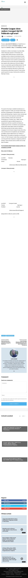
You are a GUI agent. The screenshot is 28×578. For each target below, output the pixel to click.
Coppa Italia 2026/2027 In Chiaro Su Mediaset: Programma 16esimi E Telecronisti (12, 429)
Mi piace (24, 500)
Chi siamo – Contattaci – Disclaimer (7, 574)
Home (2, 9)
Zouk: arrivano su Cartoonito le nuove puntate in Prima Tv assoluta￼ (6, 342)
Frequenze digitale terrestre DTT (15, 568)
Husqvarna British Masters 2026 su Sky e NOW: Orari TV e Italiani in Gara (13, 459)
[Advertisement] (14, 92)
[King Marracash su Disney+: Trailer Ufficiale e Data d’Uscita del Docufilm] (22, 529)
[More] (17, 40)
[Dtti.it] (8, 2)
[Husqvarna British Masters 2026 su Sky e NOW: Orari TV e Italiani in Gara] (14, 454)
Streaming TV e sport (9, 572)
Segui (25, 503)
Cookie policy (24, 574)
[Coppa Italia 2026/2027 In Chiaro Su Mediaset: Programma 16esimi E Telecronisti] (14, 424)
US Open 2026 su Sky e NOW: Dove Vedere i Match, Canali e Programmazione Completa (12, 444)
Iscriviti (24, 508)
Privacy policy (17, 574)
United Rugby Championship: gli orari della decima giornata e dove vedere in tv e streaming (21, 343)
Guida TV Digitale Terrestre (13, 570)
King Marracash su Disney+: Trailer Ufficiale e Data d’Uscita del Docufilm (9, 530)
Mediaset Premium (17, 572)
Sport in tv (6, 9)
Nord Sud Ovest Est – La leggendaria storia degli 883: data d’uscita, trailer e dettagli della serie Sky (9, 559)
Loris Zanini (9, 36)
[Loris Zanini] (3, 36)
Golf (4, 456)
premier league (10, 335)
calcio (3, 335)
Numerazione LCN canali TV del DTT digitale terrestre (13, 571)
